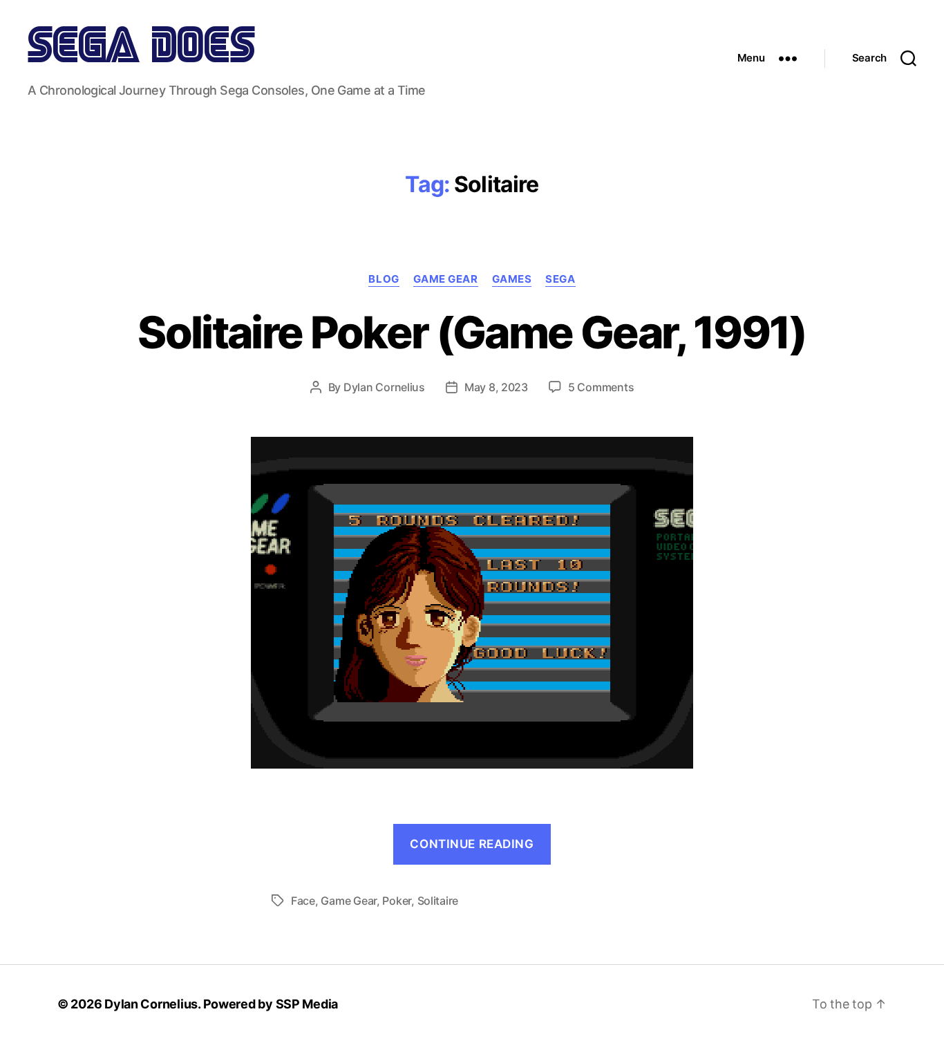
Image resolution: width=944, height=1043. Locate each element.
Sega (560, 279)
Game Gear (445, 279)
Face (303, 901)
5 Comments (601, 387)
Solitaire (438, 901)
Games (512, 279)
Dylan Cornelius (384, 387)
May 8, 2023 (496, 387)
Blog (383, 279)
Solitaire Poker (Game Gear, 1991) (472, 332)
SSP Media (307, 1004)
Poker (396, 901)
